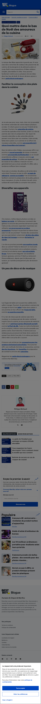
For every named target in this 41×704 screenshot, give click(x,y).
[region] (20, 683)
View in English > (7, 700)
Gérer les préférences (20, 694)
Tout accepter (20, 688)
